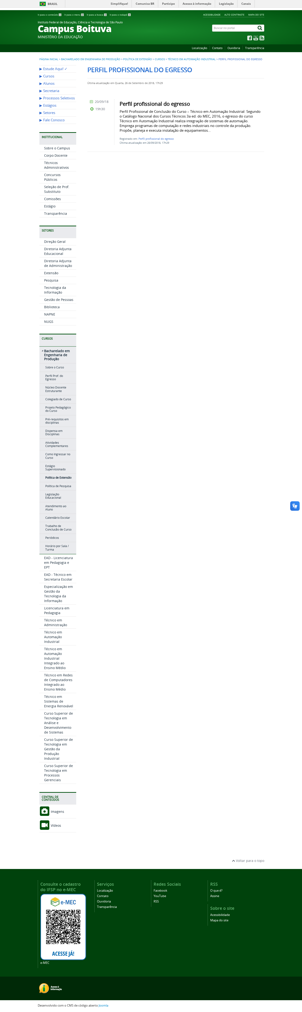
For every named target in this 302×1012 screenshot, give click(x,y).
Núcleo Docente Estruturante (55, 389)
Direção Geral (55, 241)
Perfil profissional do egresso (156, 138)
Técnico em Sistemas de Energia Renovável (58, 701)
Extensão (51, 273)
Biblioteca (52, 307)
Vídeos (55, 825)
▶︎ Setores (47, 112)
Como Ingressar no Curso (57, 455)
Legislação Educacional (53, 496)
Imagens (57, 811)
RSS (156, 901)
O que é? (216, 891)
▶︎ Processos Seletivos (57, 98)
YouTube (160, 896)
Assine (214, 896)
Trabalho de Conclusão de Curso (58, 527)
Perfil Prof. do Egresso (54, 377)
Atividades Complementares (56, 444)
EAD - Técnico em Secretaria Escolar (58, 577)
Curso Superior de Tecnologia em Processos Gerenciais (58, 772)
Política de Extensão (137, 59)
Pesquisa (51, 280)
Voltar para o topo (249, 860)
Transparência (254, 48)
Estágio (49, 206)
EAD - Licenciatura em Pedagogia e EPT (58, 562)
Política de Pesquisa (58, 486)
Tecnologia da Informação (55, 290)
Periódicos (52, 538)
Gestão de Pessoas (58, 299)
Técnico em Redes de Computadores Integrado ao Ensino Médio (58, 682)
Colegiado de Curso (58, 399)
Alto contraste (234, 14)
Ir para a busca (96, 14)
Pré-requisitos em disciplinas (57, 420)
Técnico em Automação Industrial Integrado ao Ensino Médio (55, 658)
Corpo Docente (55, 155)
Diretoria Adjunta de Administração (58, 263)
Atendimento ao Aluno (55, 507)
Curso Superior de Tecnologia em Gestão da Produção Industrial (58, 749)
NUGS (48, 321)
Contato (217, 48)
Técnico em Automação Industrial (192, 59)
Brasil (53, 4)
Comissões (52, 199)
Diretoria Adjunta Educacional (57, 251)
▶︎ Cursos (46, 76)
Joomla (103, 1006)
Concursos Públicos (52, 177)
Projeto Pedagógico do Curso (58, 409)
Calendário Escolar (57, 517)
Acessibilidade (212, 14)
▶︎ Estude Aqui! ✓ (53, 69)
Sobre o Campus (57, 148)
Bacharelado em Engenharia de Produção (90, 59)
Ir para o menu (73, 14)
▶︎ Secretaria (49, 91)
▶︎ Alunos (47, 83)
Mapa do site (256, 14)
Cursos (160, 59)
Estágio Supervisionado (55, 467)
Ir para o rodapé (120, 14)
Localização (199, 48)
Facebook (160, 891)
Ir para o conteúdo (49, 14)
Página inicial (48, 59)
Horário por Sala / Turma (57, 547)
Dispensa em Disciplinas (54, 432)
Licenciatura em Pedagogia (56, 610)
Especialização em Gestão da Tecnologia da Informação (58, 593)
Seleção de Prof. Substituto (56, 189)
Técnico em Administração (55, 622)
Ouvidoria (233, 48)
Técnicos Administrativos (56, 165)
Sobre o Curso (54, 367)
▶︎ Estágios (47, 105)
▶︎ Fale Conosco (52, 120)
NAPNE (49, 314)
